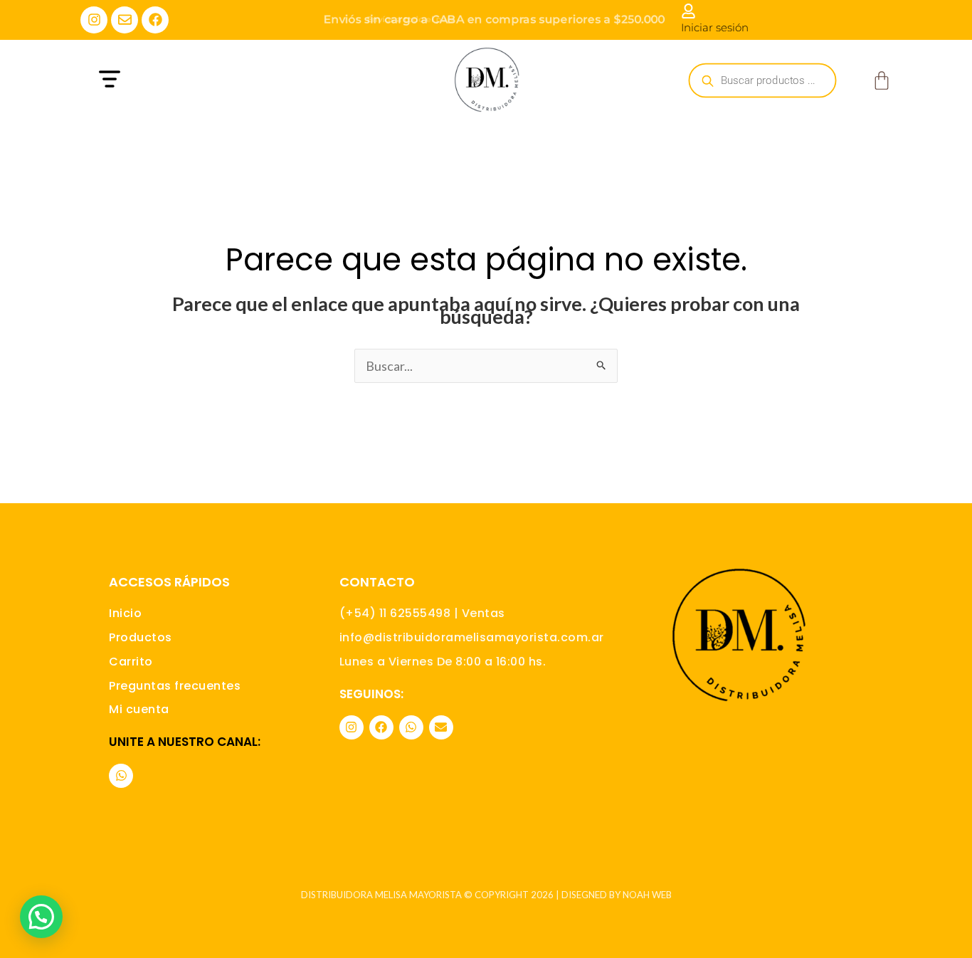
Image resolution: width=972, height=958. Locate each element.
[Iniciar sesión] (688, 11)
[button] (203, 81)
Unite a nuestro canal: (184, 741)
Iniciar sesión (715, 27)
